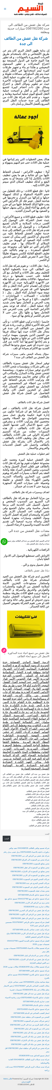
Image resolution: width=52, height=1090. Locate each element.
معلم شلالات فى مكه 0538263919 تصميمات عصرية (29, 990)
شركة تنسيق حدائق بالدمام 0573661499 (33, 895)
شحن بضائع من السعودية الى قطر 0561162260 (31, 868)
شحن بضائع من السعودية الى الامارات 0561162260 (30, 871)
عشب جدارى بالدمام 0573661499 (36, 1001)
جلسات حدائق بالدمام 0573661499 (35, 1005)
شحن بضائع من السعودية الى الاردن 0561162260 (30, 875)
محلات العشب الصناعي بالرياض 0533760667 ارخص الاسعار (26, 986)
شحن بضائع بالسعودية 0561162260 (36, 864)
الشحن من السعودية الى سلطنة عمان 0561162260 (30, 1017)
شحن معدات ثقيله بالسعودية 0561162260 (33, 891)
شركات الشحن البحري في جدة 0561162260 (32, 883)
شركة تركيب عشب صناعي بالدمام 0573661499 (31, 930)
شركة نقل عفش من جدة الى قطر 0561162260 (31, 994)
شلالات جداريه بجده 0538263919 (36, 907)
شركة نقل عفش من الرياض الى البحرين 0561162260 (29, 910)
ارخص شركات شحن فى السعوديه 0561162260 (31, 1021)
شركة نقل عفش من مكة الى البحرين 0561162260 (30, 1037)
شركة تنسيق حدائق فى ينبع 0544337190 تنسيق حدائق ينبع (27, 899)
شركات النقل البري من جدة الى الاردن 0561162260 (29, 1025)
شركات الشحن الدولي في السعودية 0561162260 (30, 887)
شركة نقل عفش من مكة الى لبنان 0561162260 (31, 1033)
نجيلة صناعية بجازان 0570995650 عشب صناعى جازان (28, 982)
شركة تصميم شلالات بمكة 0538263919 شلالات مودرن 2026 (26, 967)
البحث (47, 834)
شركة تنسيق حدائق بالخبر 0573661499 (34, 971)
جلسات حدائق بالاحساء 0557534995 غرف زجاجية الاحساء (27, 998)
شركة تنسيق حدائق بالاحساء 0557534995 (33, 1009)
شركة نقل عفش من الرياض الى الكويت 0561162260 (29, 914)
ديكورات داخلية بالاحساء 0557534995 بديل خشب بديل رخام (26, 852)
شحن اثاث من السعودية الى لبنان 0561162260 (31, 1029)
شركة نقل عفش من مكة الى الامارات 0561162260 (29, 1040)
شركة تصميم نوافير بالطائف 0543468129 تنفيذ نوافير (29, 848)
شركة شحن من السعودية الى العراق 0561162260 (30, 860)
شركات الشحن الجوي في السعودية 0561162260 (31, 879)
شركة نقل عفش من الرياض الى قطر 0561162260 (30, 918)
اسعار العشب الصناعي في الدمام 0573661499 (31, 1013)
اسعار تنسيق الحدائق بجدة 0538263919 (34, 1056)
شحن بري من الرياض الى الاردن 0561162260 (32, 903)
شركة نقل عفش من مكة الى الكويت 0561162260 (30, 1044)
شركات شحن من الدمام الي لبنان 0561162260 (31, 955)
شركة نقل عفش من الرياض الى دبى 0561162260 (30, 856)
